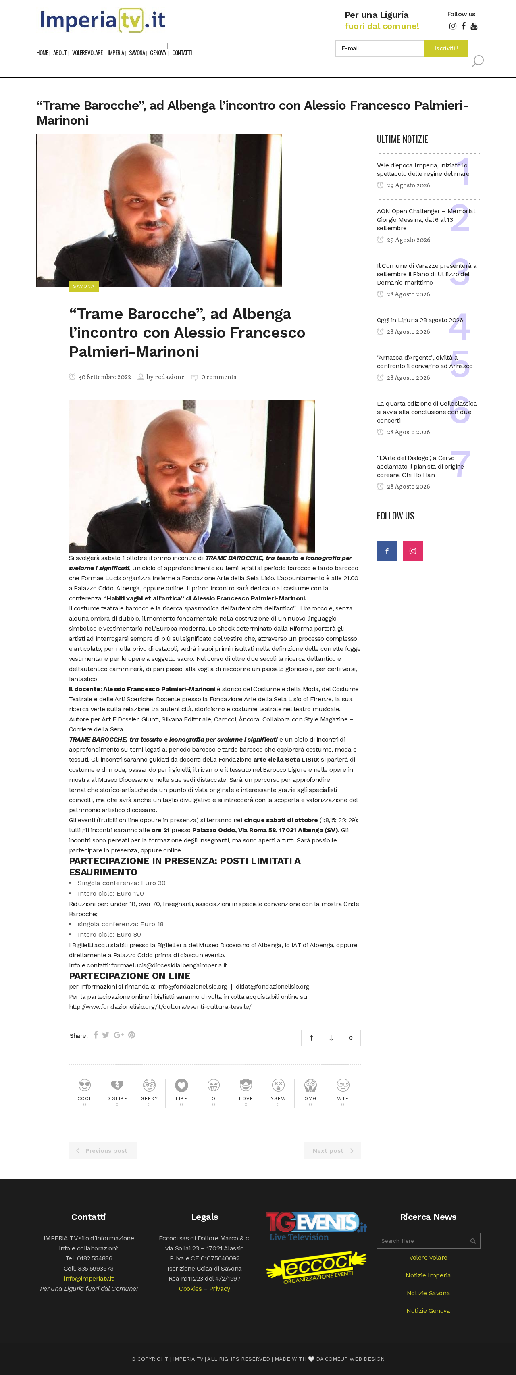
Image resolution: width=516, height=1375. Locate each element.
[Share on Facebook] (96, 1035)
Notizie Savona (428, 1293)
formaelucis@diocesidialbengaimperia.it (169, 965)
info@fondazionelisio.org (192, 986)
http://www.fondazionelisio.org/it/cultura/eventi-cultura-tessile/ (160, 1006)
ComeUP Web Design (355, 1359)
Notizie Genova (428, 1311)
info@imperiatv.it (88, 1278)
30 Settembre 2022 (104, 377)
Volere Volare (428, 1257)
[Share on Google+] (119, 1035)
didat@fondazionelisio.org (273, 986)
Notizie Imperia (428, 1275)
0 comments (218, 377)
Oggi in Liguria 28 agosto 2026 (420, 320)
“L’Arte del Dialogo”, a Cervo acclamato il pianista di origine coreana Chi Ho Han (420, 466)
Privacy (219, 1288)
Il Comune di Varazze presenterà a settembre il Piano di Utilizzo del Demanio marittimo (426, 274)
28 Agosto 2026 (408, 294)
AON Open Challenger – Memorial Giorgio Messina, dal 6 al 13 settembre (425, 219)
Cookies (190, 1288)
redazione (170, 377)
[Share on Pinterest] (131, 1035)
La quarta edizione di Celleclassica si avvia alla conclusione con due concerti (427, 412)
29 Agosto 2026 (408, 185)
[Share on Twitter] (106, 1035)
